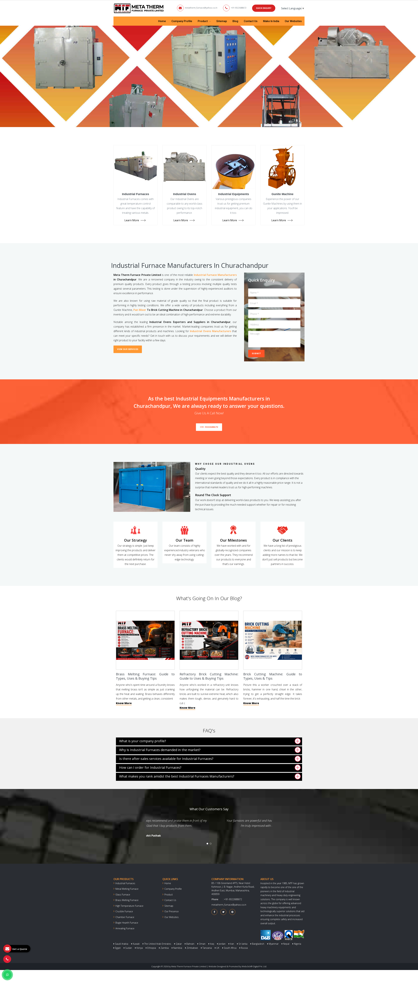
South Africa (229, 947)
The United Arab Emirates (157, 943)
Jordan (221, 943)
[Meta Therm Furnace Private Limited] (139, 8)
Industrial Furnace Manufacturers (215, 275)
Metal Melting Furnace (126, 888)
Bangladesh (257, 943)
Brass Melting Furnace (126, 900)
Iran (231, 943)
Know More (124, 703)
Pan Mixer (139, 310)
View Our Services (127, 349)
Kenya (139, 947)
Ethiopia (151, 947)
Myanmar (273, 943)
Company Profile (181, 21)
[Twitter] (223, 911)
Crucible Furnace (124, 911)
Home (162, 21)
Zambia (164, 947)
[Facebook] (214, 911)
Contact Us (250, 21)
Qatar (178, 943)
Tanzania (207, 947)
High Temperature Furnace (129, 905)
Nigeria (297, 943)
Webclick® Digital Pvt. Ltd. (254, 966)
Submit (256, 353)
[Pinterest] (232, 911)
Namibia (177, 947)
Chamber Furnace (124, 917)
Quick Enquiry (263, 8)
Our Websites (293, 21)
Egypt (117, 947)
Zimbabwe (192, 947)
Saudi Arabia (121, 943)
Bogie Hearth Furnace (126, 922)
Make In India (271, 21)
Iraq (211, 943)
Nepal (285, 943)
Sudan (128, 947)
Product (203, 21)
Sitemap (221, 21)
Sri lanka (242, 943)
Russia (244, 947)
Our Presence (171, 911)
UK (217, 947)
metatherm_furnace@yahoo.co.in (201, 7)
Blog (235, 21)
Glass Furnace (122, 894)
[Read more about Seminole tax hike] (7, 975)
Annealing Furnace (124, 928)
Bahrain (190, 943)
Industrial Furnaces (125, 883)
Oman (201, 943)
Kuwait (136, 943)
